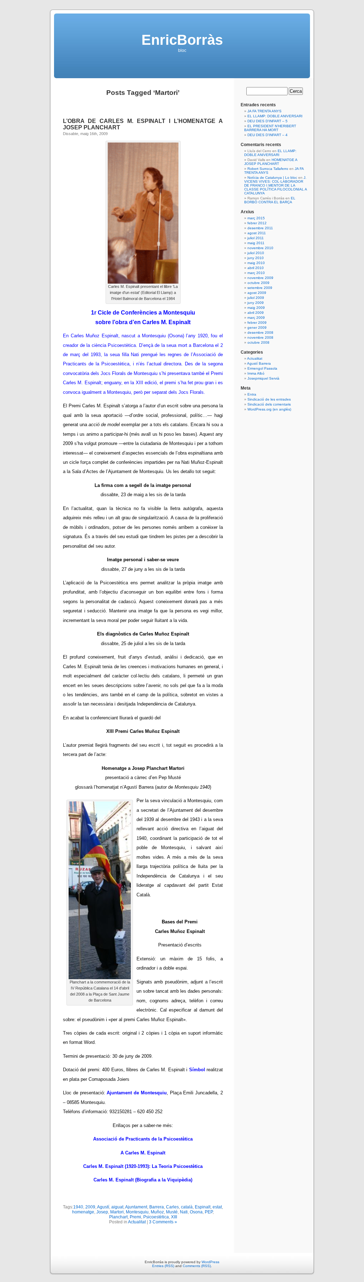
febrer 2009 (257, 322)
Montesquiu (137, 1211)
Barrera (156, 1207)
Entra (251, 394)
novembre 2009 (260, 278)
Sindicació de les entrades (269, 399)
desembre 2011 (260, 228)
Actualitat (137, 1221)
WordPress (210, 1262)
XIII (174, 1216)
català (187, 1207)
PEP (209, 1211)
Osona (196, 1211)
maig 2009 (256, 308)
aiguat (117, 1207)
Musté (172, 1211)
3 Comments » (163, 1221)
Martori (117, 1211)
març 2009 (256, 318)
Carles (172, 1207)
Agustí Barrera (259, 363)
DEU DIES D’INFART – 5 (267, 121)
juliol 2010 (255, 253)
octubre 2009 (258, 283)
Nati (184, 1211)
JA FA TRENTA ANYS (264, 111)
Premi (135, 1216)
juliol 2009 (255, 298)
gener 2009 (257, 327)
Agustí (103, 1207)
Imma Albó (255, 373)
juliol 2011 (255, 238)
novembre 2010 (260, 248)
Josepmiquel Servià (263, 378)
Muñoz (157, 1211)
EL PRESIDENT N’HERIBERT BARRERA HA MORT (270, 128)
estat (217, 1207)
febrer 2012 (257, 223)
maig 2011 (255, 243)
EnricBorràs (182, 40)
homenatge (83, 1211)
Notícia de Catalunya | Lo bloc (272, 177)
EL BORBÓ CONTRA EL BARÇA (269, 200)
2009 (90, 1207)
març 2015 (256, 218)
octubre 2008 (258, 342)
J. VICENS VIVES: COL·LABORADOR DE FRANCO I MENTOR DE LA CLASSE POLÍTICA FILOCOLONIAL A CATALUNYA (275, 185)
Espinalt (202, 1207)
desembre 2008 (260, 332)
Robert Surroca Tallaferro (267, 169)
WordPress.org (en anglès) (269, 409)
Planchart (118, 1216)
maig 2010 (256, 263)
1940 (78, 1207)
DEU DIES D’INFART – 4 (267, 135)
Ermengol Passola (262, 368)
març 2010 (256, 273)
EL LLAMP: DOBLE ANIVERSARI (275, 116)
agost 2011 (256, 233)
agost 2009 (256, 293)
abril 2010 (255, 268)
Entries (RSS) (163, 1266)
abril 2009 (255, 313)
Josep (102, 1211)
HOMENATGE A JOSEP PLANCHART (270, 162)
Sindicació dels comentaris (269, 404)
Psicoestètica (156, 1216)
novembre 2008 (260, 337)
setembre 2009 (259, 288)
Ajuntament (136, 1207)
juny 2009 (255, 303)
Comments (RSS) (197, 1266)
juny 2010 (255, 258)
